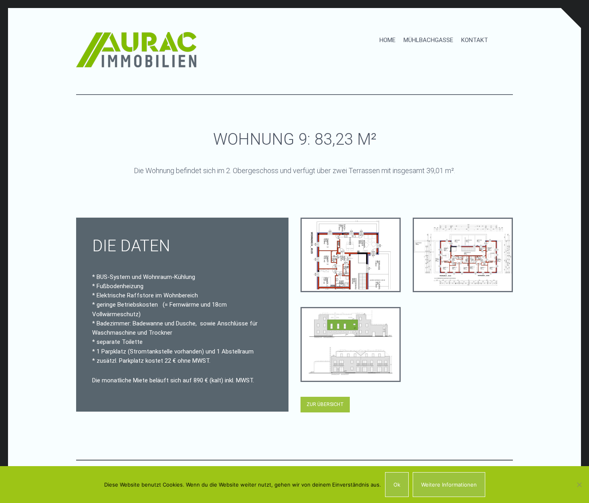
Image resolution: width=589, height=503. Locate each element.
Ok (396, 484)
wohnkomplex (351, 345)
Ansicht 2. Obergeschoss (458, 260)
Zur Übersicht (325, 404)
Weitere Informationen (449, 484)
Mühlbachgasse (428, 40)
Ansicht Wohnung (349, 256)
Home (387, 40)
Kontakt (474, 40)
